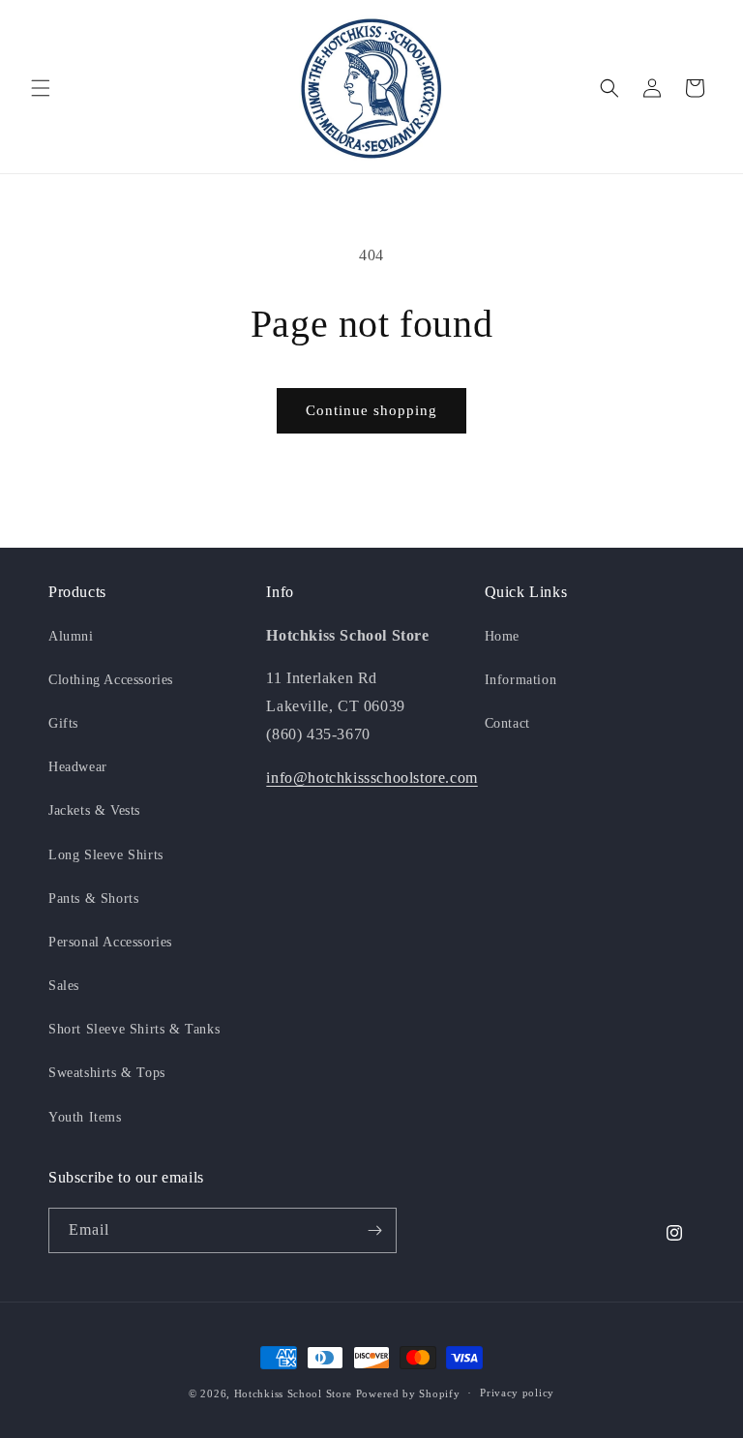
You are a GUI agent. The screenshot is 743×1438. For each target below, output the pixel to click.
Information (521, 680)
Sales (63, 985)
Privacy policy (517, 1392)
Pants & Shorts (93, 898)
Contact (507, 723)
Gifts (63, 723)
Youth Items (85, 1117)
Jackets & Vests (94, 810)
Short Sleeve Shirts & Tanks (134, 1029)
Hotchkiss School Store (293, 1393)
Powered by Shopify (408, 1393)
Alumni (71, 636)
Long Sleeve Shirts (105, 855)
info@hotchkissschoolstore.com (371, 777)
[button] (40, 88)
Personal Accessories (110, 942)
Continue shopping (371, 410)
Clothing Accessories (110, 680)
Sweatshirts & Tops (106, 1072)
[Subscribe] (374, 1230)
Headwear (77, 767)
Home (502, 636)
